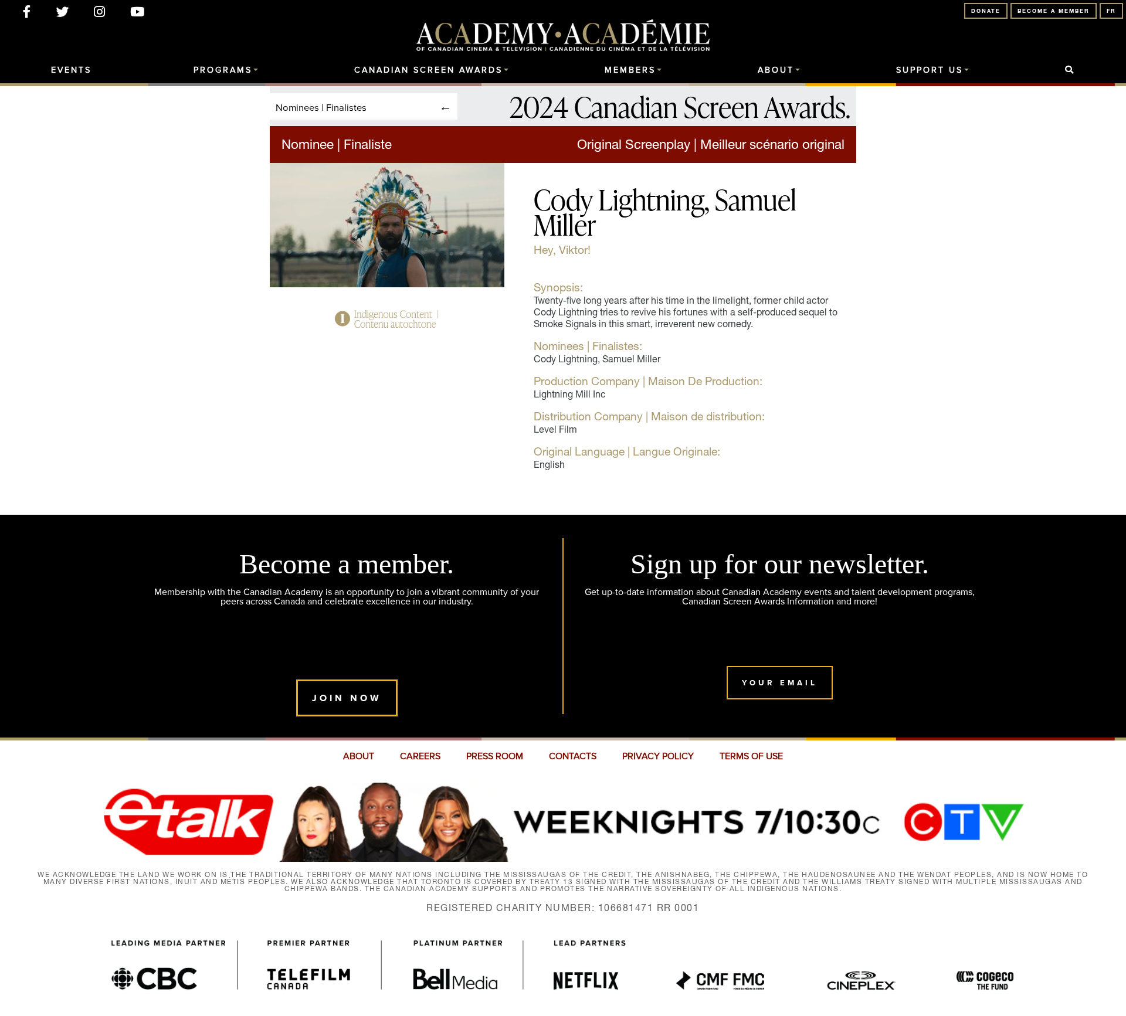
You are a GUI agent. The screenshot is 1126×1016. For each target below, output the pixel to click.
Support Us (929, 70)
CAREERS (420, 756)
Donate (985, 11)
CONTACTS (572, 756)
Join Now (347, 698)
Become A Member (1054, 11)
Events (71, 70)
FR (1111, 11)
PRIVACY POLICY (658, 756)
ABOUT (358, 756)
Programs (223, 70)
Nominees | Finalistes (321, 107)
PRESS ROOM (494, 756)
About (776, 70)
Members (630, 70)
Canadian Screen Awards (428, 70)
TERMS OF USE (751, 756)
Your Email (780, 682)
